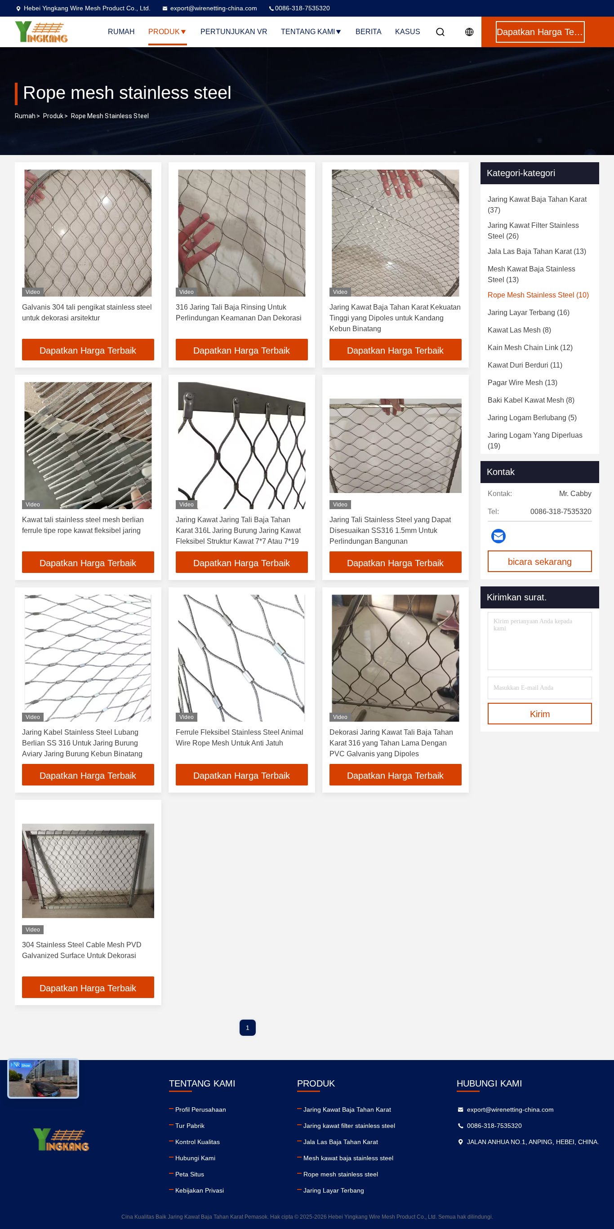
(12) (530, 347)
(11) (525, 365)
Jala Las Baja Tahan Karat (340, 1141)
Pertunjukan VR (233, 31)
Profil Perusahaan (200, 1109)
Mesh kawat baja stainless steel (348, 1158)
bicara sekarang (540, 562)
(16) (529, 312)
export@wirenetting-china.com (213, 8)
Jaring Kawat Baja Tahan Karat (347, 1109)
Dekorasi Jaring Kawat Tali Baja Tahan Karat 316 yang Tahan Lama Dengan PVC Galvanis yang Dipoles (391, 743)
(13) (537, 251)
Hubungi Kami (195, 1158)
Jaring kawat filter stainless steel (349, 1125)
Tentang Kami (308, 31)
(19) (535, 440)
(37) (537, 204)
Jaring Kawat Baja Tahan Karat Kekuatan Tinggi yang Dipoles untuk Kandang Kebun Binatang (395, 318)
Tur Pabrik (190, 1125)
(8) (519, 330)
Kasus (407, 31)
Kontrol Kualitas (197, 1141)
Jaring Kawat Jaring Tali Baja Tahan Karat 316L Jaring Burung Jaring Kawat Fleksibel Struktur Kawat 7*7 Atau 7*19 (238, 530)
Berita (369, 31)
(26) (533, 231)
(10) (538, 295)
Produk (164, 31)
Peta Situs (189, 1174)
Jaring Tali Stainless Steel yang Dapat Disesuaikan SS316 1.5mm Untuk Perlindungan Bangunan (390, 530)
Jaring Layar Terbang (333, 1190)
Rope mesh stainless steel (340, 1174)
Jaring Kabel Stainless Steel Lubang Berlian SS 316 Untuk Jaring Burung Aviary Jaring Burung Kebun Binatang (82, 743)
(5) (532, 417)
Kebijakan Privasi (199, 1190)
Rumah (121, 31)
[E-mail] (498, 536)
